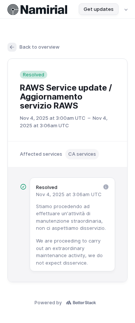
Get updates (99, 9)
